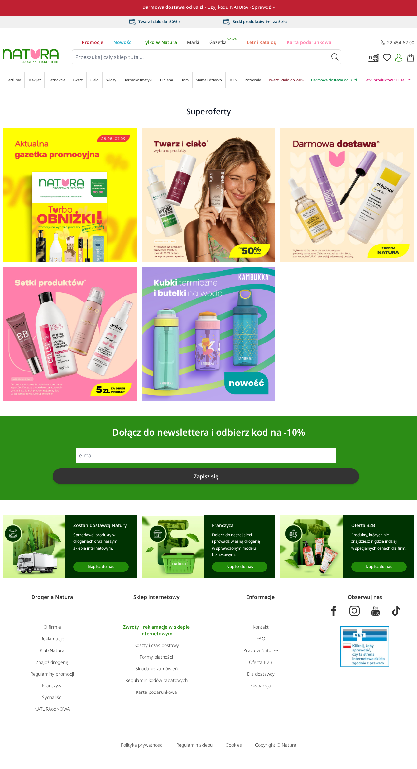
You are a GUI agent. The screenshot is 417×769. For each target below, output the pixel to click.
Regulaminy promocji (52, 674)
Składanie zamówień (157, 668)
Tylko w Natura (160, 42)
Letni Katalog (262, 42)
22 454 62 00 (400, 42)
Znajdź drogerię (52, 662)
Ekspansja (260, 685)
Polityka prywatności (142, 745)
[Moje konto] (399, 58)
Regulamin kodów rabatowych (156, 680)
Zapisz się (206, 476)
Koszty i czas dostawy (156, 645)
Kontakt (261, 627)
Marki (193, 42)
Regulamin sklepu (194, 745)
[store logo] (31, 56)
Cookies (234, 745)
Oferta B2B (260, 662)
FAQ (260, 639)
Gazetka (223, 42)
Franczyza (52, 685)
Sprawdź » (263, 7)
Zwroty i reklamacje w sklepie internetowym (156, 630)
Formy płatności (156, 657)
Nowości (123, 42)
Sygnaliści (52, 697)
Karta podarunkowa (309, 42)
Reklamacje (52, 639)
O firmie (52, 627)
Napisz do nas (101, 566)
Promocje (92, 42)
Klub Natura (52, 650)
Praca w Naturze (260, 650)
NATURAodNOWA (52, 709)
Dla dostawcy (261, 674)
